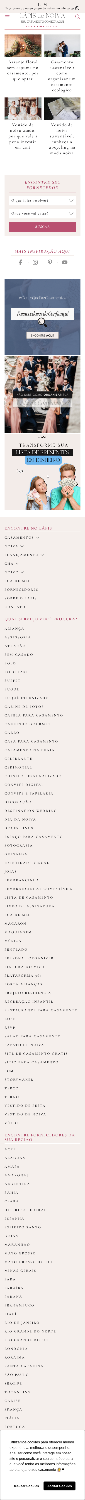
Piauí (11, 1314)
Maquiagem (18, 932)
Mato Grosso (20, 1253)
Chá (9, 563)
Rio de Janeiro (22, 1323)
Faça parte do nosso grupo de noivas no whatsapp (40, 8)
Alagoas (15, 1158)
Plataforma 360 (23, 975)
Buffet (13, 681)
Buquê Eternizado (27, 698)
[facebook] (20, 262)
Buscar (42, 226)
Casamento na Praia (30, 750)
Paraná (13, 1297)
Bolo (10, 663)
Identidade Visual (27, 863)
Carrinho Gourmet (28, 724)
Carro (12, 733)
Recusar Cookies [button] (26, 1486)
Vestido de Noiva (25, 1114)
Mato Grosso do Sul (29, 1262)
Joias (11, 871)
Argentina (17, 1184)
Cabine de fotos (24, 707)
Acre (10, 1149)
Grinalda (16, 854)
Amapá (12, 1166)
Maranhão (17, 1245)
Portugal (16, 1427)
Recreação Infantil (29, 1001)
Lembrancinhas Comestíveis (39, 889)
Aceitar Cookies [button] (59, 1486)
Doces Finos (19, 828)
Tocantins (17, 1392)
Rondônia (16, 1349)
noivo (12, 572)
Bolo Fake (17, 672)
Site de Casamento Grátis (36, 1054)
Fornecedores (22, 589)
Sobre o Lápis (21, 598)
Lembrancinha (22, 880)
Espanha (14, 1219)
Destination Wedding (31, 811)
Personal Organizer (29, 958)
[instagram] (35, 262)
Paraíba (14, 1288)
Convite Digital (24, 785)
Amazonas (17, 1175)
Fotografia (19, 845)
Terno (12, 1097)
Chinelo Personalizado (33, 776)
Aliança (14, 629)
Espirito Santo (23, 1227)
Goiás (11, 1236)
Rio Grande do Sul (27, 1340)
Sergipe (13, 1383)
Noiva (12, 546)
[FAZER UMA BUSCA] (75, 17)
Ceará (12, 1201)
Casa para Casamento (31, 741)
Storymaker (19, 1080)
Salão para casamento (33, 1036)
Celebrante (18, 759)
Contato (15, 607)
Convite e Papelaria (29, 793)
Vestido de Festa (25, 1106)
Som (9, 1071)
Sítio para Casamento (32, 1062)
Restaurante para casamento (41, 1010)
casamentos (19, 537)
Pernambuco (19, 1305)
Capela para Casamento (34, 715)
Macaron (16, 923)
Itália (12, 1418)
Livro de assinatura (30, 906)
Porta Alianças (24, 984)
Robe (10, 1019)
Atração (15, 646)
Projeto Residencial (29, 993)
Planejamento (22, 555)
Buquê (12, 689)
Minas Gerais (20, 1271)
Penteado (16, 949)
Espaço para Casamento (34, 837)
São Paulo (17, 1375)
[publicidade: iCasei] (42, 472)
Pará (10, 1279)
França (13, 1409)
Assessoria (18, 637)
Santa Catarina (24, 1366)
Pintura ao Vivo (25, 967)
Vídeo (11, 1123)
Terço (12, 1088)
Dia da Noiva (20, 819)
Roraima (15, 1357)
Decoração (18, 802)
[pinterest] (50, 262)
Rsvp (10, 1027)
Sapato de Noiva (24, 1045)
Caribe (13, 1401)
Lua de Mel (18, 915)
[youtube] (65, 262)
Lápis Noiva (42, 16)
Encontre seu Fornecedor (43, 185)
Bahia (12, 1193)
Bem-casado (19, 655)
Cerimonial (18, 767)
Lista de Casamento (29, 897)
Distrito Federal (26, 1210)
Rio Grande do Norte (30, 1331)
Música (13, 941)
